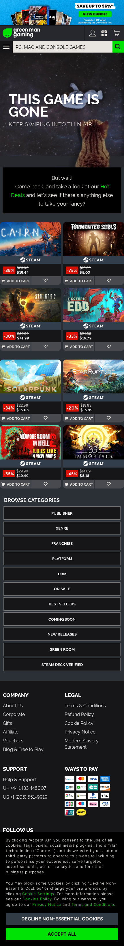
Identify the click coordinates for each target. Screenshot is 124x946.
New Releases (62, 634)
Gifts (7, 723)
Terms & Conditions (85, 705)
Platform (62, 558)
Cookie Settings (38, 893)
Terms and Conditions (93, 904)
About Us (13, 705)
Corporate (14, 714)
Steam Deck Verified (62, 664)
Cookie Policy (79, 723)
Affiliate (10, 731)
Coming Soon (62, 619)
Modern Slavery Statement (82, 743)
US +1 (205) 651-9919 (25, 797)
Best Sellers (62, 603)
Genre (62, 528)
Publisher (62, 513)
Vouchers (13, 740)
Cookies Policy (37, 899)
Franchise (62, 543)
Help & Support (19, 779)
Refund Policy (79, 714)
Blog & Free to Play (23, 749)
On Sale (62, 588)
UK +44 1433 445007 (24, 788)
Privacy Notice (80, 731)
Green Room (62, 649)
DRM (62, 573)
